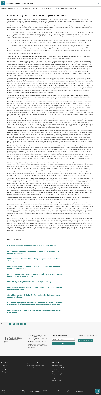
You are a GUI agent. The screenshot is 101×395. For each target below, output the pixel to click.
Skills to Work (55, 376)
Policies (31, 391)
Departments (79, 391)
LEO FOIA (3, 370)
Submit (63, 343)
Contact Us (4, 365)
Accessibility (38, 391)
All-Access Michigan (57, 365)
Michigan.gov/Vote (85, 340)
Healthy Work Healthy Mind (59, 370)
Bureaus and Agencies (32, 367)
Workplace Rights (56, 378)
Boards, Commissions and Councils (35, 365)
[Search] (99, 3)
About (55, 8)
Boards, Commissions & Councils (27, 8)
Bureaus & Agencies (7, 8)
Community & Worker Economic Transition (63, 367)
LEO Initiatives (45, 8)
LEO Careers (4, 367)
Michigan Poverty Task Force (59, 374)
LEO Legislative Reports (7, 372)
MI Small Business (56, 372)
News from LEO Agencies (68, 8)
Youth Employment (57, 380)
